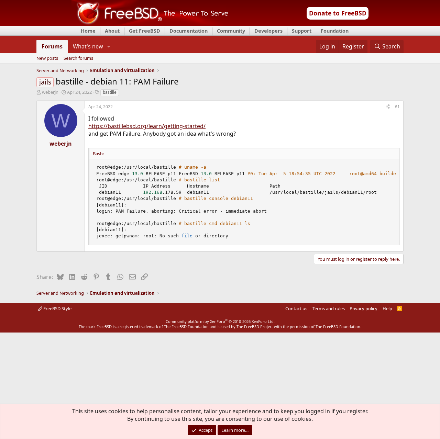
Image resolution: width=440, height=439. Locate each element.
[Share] (387, 107)
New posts (47, 58)
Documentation (188, 30)
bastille (110, 92)
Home (88, 30)
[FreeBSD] (150, 23)
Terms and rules (328, 308)
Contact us (296, 308)
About (112, 30)
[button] (109, 46)
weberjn (50, 92)
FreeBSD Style (57, 308)
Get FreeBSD (144, 30)
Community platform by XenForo (220, 321)
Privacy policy (363, 308)
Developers (268, 30)
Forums (52, 46)
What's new (88, 46)
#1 (397, 107)
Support (301, 30)
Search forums (78, 58)
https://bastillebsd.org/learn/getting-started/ (147, 126)
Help (387, 308)
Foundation (335, 30)
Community (231, 30)
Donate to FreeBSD (337, 13)
